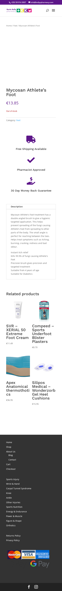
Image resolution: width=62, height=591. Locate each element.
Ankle (9, 497)
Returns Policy (13, 535)
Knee (8, 493)
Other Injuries (13, 502)
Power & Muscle (14, 516)
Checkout (10, 469)
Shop (8, 446)
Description (17, 206)
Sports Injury (12, 479)
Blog (10, 455)
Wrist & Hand (13, 483)
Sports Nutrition (14, 506)
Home (9, 25)
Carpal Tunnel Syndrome (18, 488)
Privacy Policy (13, 540)
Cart (8, 464)
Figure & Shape (14, 520)
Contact (12, 459)
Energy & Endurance (16, 511)
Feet (15, 25)
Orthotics (10, 525)
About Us (10, 451)
